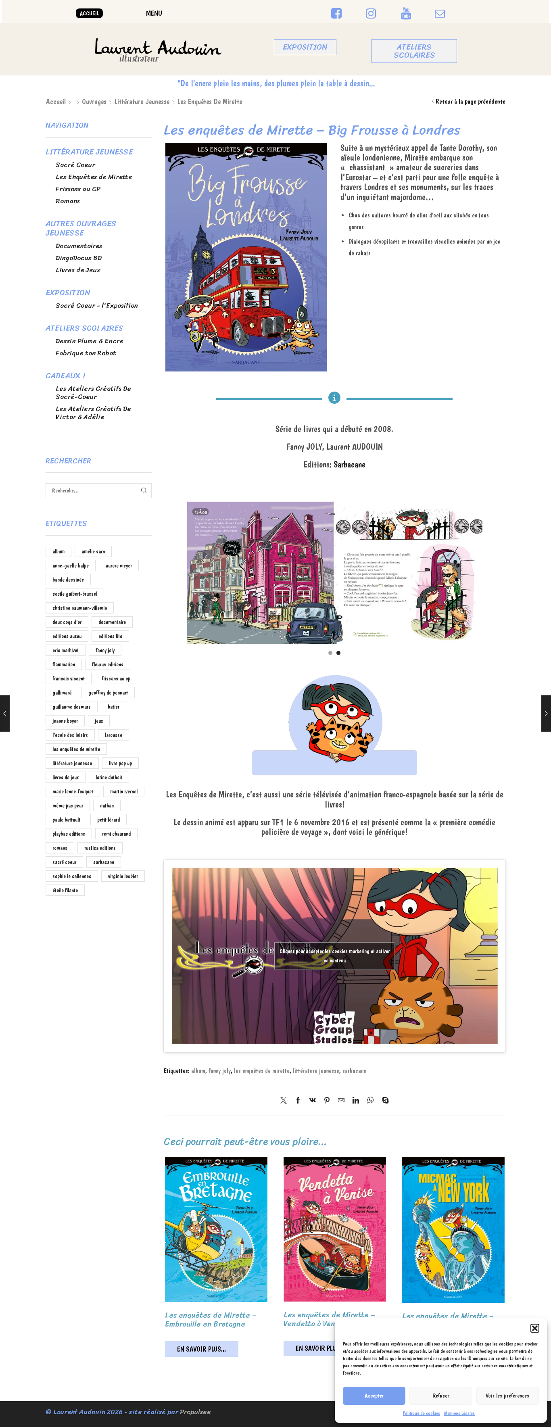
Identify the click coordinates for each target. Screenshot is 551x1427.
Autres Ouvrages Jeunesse (81, 228)
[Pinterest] (327, 1101)
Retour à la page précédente (470, 101)
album (198, 1070)
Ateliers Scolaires (84, 328)
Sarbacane (349, 464)
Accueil (56, 101)
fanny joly (220, 1070)
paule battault (66, 819)
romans (59, 848)
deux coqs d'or (66, 622)
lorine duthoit (109, 777)
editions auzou (66, 636)
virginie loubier (123, 876)
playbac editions (68, 833)
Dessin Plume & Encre (89, 341)
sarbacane (354, 1070)
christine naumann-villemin (79, 608)
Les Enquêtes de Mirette (209, 101)
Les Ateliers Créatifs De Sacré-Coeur (93, 393)
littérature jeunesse (316, 1070)
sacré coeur (64, 862)
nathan (107, 805)
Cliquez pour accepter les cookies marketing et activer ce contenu (335, 956)
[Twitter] (285, 1101)
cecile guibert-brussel (74, 593)
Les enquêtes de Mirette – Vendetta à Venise (329, 1319)
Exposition (68, 293)
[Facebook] (298, 1101)
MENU (154, 13)
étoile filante (65, 890)
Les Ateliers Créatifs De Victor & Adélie (93, 413)
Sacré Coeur (75, 165)
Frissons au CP (78, 189)
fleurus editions (107, 664)
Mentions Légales (459, 1413)
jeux (99, 721)
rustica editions (100, 848)
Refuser (440, 1395)
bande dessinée (68, 579)
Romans (68, 201)
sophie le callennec (71, 876)
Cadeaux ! (65, 376)
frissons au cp (116, 678)
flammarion (63, 664)
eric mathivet (65, 650)
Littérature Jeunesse (142, 101)
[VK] (312, 1101)
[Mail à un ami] (341, 1101)
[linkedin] (356, 1101)
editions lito (110, 636)
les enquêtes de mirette (262, 1070)
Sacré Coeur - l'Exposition (97, 305)
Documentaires (79, 246)
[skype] (383, 1101)
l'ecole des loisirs (70, 735)
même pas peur (67, 805)
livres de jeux (65, 777)
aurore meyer (119, 565)
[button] (535, 1328)
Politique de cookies (421, 1413)
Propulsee (195, 1412)
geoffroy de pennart (108, 692)
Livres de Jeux (78, 270)
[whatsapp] (370, 1101)
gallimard (61, 692)
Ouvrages (94, 101)
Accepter (374, 1395)
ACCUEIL (89, 13)
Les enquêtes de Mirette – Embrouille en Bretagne (211, 1320)
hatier (113, 706)
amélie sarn (93, 551)
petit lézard (108, 819)
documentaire (112, 622)
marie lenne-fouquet (72, 791)
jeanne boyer (65, 721)
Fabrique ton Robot (86, 353)
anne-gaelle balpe (70, 565)
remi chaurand (116, 833)
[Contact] (440, 14)
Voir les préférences (507, 1395)
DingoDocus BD (79, 258)
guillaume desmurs (71, 706)
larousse (113, 735)
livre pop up (120, 763)
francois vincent (68, 678)
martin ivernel (124, 791)
